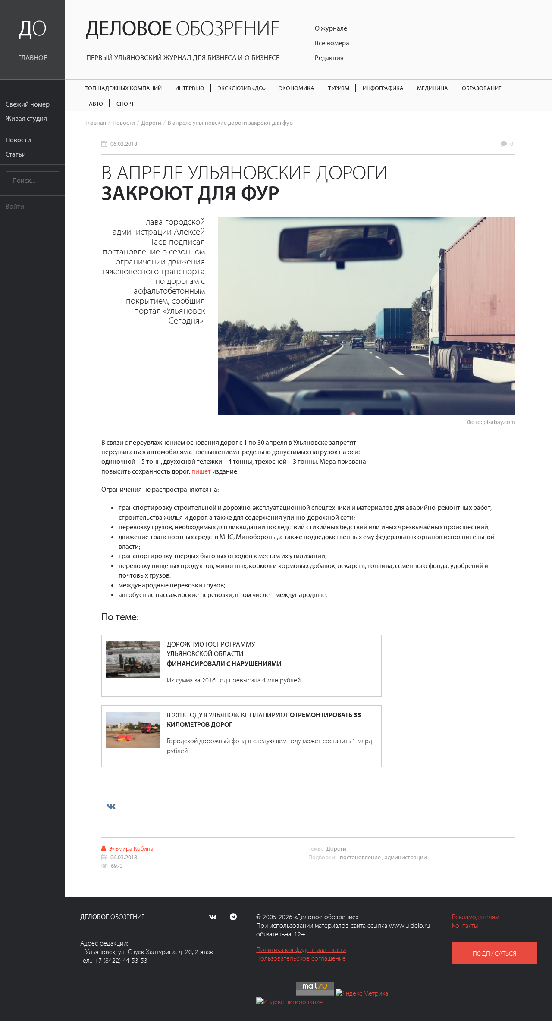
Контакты (465, 925)
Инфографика (383, 88)
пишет (201, 471)
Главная (95, 122)
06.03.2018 (123, 143)
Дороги (151, 122)
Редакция (329, 57)
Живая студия (26, 118)
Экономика (296, 88)
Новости (18, 139)
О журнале (331, 28)
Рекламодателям (475, 916)
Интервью (189, 88)
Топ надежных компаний (123, 88)
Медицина (432, 88)
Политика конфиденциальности (301, 949)
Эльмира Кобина (131, 848)
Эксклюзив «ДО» (242, 88)
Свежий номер (28, 104)
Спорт (125, 103)
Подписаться (494, 953)
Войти (15, 206)
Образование (482, 88)
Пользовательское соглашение (301, 958)
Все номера (332, 42)
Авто (96, 103)
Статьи (16, 154)
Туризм (338, 88)
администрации (406, 857)
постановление (360, 857)
